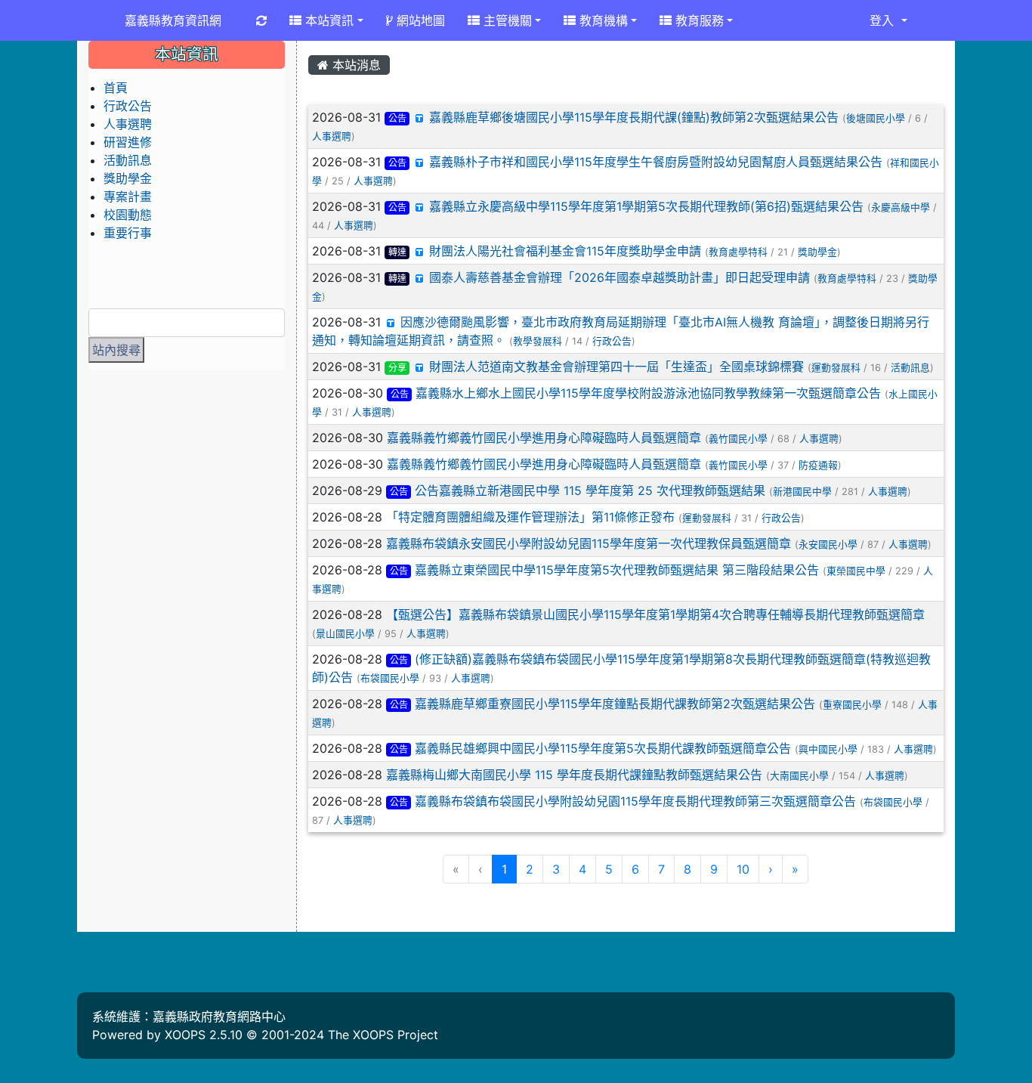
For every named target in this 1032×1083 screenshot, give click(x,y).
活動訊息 (910, 367)
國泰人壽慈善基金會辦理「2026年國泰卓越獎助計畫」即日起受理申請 (619, 277)
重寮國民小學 (852, 704)
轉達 (397, 252)
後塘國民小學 (875, 118)
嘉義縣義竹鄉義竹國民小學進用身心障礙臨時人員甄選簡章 (544, 437)
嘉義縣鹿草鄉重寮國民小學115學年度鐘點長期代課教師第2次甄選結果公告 (615, 703)
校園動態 (128, 214)
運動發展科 (836, 367)
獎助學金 (817, 252)
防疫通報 (818, 465)
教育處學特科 (738, 252)
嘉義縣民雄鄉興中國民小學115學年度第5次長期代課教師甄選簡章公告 (603, 748)
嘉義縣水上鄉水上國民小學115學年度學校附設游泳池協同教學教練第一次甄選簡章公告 (648, 393)
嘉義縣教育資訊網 (173, 20)
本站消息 (355, 65)
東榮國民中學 (856, 571)
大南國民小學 (799, 775)
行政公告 (612, 341)
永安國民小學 (828, 544)
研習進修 (128, 142)
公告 (397, 118)
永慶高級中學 (900, 207)
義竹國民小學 (738, 438)
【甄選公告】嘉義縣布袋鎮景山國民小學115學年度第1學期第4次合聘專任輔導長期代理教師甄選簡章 (655, 614)
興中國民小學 (828, 749)
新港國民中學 (802, 491)
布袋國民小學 (389, 678)
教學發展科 (537, 341)
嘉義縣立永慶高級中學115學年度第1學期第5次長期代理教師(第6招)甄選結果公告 (646, 206)
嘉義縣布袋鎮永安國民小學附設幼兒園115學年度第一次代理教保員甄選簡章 (588, 543)
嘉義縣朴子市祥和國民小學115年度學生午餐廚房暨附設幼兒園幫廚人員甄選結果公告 (655, 161)
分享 (397, 367)
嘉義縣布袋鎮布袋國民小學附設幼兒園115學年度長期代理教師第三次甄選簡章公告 (635, 801)
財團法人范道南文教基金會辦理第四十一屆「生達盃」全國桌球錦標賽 (616, 366)
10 (743, 869)
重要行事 (128, 232)
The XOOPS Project (383, 1034)
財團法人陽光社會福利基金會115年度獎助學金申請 (565, 250)
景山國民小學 (345, 633)
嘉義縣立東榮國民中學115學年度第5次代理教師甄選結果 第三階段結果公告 (617, 569)
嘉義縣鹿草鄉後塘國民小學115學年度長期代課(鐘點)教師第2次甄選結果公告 (634, 117)
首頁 (116, 87)
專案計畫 (128, 196)
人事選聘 (331, 136)
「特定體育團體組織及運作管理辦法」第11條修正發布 (530, 516)
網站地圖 (419, 20)
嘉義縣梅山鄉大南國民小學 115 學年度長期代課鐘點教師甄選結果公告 (574, 774)
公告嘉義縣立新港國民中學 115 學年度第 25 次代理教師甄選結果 (590, 490)
